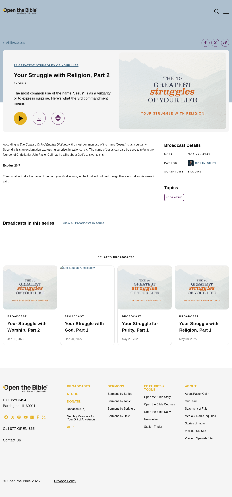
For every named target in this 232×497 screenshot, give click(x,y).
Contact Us (12, 440)
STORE (72, 393)
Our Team (191, 401)
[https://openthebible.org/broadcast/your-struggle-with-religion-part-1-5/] (202, 288)
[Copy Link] (225, 43)
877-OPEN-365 (22, 429)
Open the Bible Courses (159, 404)
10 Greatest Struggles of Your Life (46, 65)
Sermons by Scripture (121, 408)
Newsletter (151, 419)
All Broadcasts (15, 42)
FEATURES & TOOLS (154, 388)
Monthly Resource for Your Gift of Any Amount (82, 418)
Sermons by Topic (119, 401)
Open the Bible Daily (157, 411)
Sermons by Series (120, 393)
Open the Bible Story (157, 397)
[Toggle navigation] (226, 11)
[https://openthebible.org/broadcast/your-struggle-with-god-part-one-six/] (87, 288)
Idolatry (174, 197)
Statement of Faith (196, 408)
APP (70, 427)
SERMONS (116, 386)
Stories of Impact (195, 423)
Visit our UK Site (195, 430)
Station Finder (153, 426)
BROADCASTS (78, 386)
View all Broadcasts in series (83, 223)
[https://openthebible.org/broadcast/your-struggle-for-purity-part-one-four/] (145, 288)
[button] (216, 11)
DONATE (73, 401)
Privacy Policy (65, 481)
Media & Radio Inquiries (200, 416)
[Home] (20, 11)
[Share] (206, 43)
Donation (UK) (76, 408)
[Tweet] (215, 43)
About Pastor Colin (197, 393)
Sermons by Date (119, 416)
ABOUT (190, 386)
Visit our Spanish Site (199, 438)
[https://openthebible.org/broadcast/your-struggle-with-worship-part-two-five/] (30, 288)
